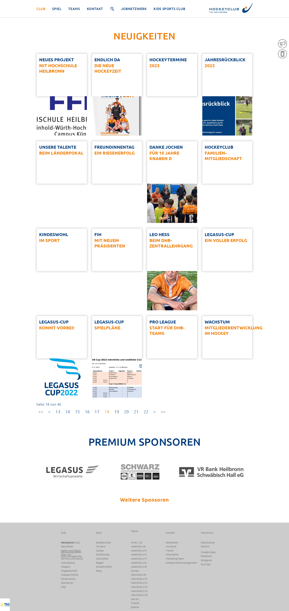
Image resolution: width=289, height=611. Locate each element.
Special (135, 607)
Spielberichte (103, 542)
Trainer (170, 550)
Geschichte (102, 558)
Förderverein (68, 579)
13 (57, 411)
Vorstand (171, 546)
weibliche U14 (139, 558)
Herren (135, 599)
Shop (99, 571)
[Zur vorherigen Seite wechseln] (49, 411)
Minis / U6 (136, 542)
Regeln (100, 562)
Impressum (207, 532)
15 (77, 411)
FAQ (63, 587)
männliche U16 (139, 591)
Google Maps (208, 552)
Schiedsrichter (104, 566)
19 (116, 411)
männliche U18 (139, 595)
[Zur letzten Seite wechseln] (163, 411)
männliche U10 (139, 579)
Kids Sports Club (169, 8)
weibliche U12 (139, 554)
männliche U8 (138, 574)
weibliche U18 (139, 566)
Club (40, 8)
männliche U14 (139, 587)
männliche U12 (139, 582)
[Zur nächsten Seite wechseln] (154, 411)
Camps (100, 550)
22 (146, 411)
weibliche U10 (139, 550)
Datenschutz (208, 542)
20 (126, 411)
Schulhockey (103, 554)
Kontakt (95, 8)
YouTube (206, 564)
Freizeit (135, 603)
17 (97, 411)
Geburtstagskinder (71, 556)
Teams (74, 8)
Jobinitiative (68, 562)
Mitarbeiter (172, 554)
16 (87, 411)
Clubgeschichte (69, 574)
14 (67, 411)
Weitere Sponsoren (144, 499)
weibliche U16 (139, 562)
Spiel (56, 8)
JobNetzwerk (134, 8)
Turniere (100, 546)
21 (136, 411)
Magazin (65, 566)
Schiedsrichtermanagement (181, 562)
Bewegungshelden (71, 552)
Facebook (206, 556)
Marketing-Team (175, 558)
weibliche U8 (138, 546)
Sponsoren (67, 582)
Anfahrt (205, 546)
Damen (135, 571)
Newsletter (172, 542)
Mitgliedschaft (69, 571)
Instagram (206, 560)
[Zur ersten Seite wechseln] (40, 411)
